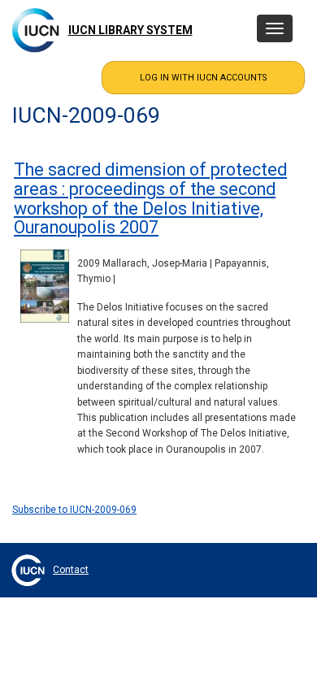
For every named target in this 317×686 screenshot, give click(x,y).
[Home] (35, 30)
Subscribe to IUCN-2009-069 (74, 509)
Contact (71, 569)
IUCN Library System (130, 30)
